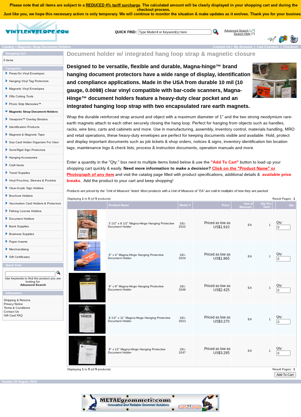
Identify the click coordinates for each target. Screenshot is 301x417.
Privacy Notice (13, 304)
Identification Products (24, 127)
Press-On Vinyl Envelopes (26, 73)
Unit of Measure (246, 205)
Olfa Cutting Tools (21, 96)
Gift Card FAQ (13, 315)
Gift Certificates (19, 256)
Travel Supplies (19, 172)
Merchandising (19, 249)
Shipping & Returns (17, 300)
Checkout (290, 47)
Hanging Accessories (23, 157)
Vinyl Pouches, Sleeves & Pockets (32, 180)
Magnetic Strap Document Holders (44, 47)
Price (226, 205)
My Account (243, 47)
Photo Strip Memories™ (25, 104)
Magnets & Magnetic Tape (27, 134)
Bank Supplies (19, 226)
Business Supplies (21, 234)
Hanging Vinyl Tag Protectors (29, 81)
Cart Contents (268, 47)
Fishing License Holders (25, 211)
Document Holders (21, 218)
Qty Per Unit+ (266, 205)
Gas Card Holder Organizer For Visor (34, 142)
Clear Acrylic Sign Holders (26, 188)
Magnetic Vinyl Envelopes (26, 88)
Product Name (119, 205)
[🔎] (239, 30)
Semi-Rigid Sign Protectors (27, 149)
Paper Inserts (18, 241)
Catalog (8, 47)
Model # (185, 205)
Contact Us (221, 47)
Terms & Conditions (17, 307)
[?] (244, 33)
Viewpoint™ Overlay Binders (28, 119)
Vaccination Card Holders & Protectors (35, 203)
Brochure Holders (21, 195)
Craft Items (16, 165)
